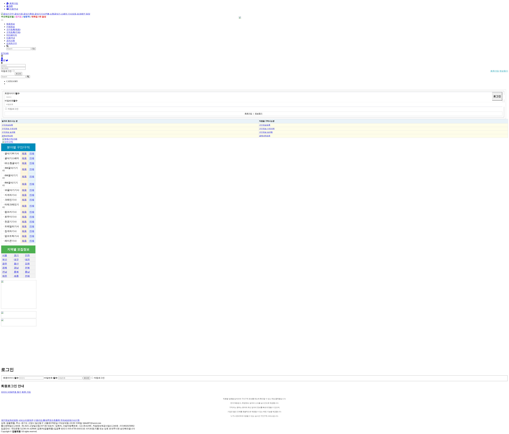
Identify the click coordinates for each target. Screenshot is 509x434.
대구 (16, 259)
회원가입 (13, 3)
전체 (27, 276)
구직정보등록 (7, 125)
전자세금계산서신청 (70, 420)
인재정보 (10, 27)
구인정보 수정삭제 (267, 129)
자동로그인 (13, 109)
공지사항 (10, 41)
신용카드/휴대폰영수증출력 (47, 420)
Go (33, 49)
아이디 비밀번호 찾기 (11, 392)
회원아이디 (12, 93)
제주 (4, 276)
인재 (31, 153)
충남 (27, 272)
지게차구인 (11, 43)
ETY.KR (5, 53)
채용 (24, 153)
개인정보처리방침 (9, 420)
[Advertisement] (80, 345)
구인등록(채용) (13, 29)
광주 (4, 263)
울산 (16, 263)
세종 (16, 276)
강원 (27, 263)
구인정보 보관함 (266, 132)
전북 (27, 267)
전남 (4, 272)
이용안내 (10, 38)
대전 (27, 259)
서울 (4, 255)
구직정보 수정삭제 (9, 129)
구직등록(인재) (13, 32)
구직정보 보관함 (8, 132)
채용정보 (10, 24)
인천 (27, 255)
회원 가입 (26, 392)
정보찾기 (503, 71)
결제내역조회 (7, 136)
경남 (16, 267)
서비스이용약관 (26, 420)
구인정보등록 (264, 125)
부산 (4, 259)
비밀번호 (11, 101)
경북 (4, 267)
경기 (16, 255)
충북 (16, 272)
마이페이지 (11, 35)
